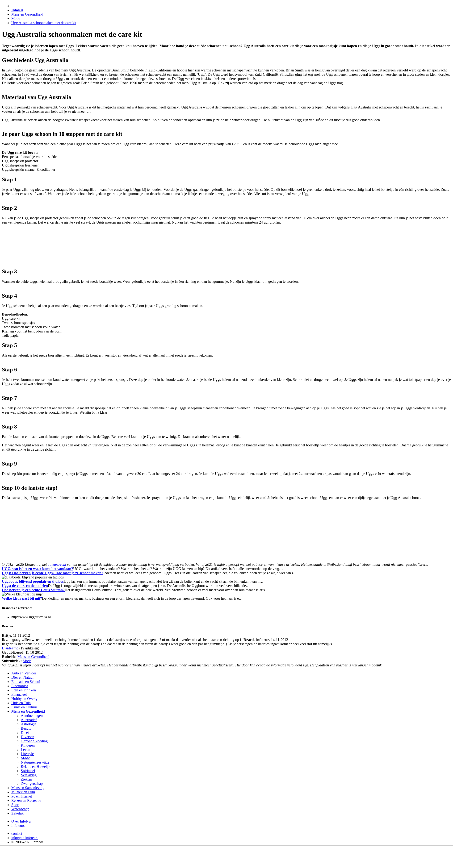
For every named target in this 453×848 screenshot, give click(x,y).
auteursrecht (57, 564)
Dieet (25, 733)
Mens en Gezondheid (27, 14)
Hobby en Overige (25, 699)
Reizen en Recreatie (26, 800)
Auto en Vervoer (23, 673)
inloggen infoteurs (24, 838)
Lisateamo (10, 648)
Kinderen (28, 745)
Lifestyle (27, 754)
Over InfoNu (21, 821)
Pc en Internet (21, 796)
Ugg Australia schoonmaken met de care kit (43, 23)
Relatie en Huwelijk (35, 767)
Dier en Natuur (22, 677)
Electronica (19, 686)
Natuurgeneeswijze (35, 762)
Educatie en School (25, 682)
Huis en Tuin (21, 703)
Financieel (19, 694)
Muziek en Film (23, 792)
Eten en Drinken (23, 690)
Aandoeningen (32, 716)
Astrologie (28, 724)
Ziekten (26, 779)
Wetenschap (20, 809)
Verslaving (29, 775)
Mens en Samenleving (27, 788)
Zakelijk (17, 813)
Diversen (27, 737)
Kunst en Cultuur (24, 707)
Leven (25, 750)
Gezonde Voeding (34, 741)
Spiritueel (28, 771)
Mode (15, 19)
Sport (15, 805)
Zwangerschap (32, 783)
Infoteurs (18, 825)
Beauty (26, 728)
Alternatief (29, 720)
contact (16, 833)
